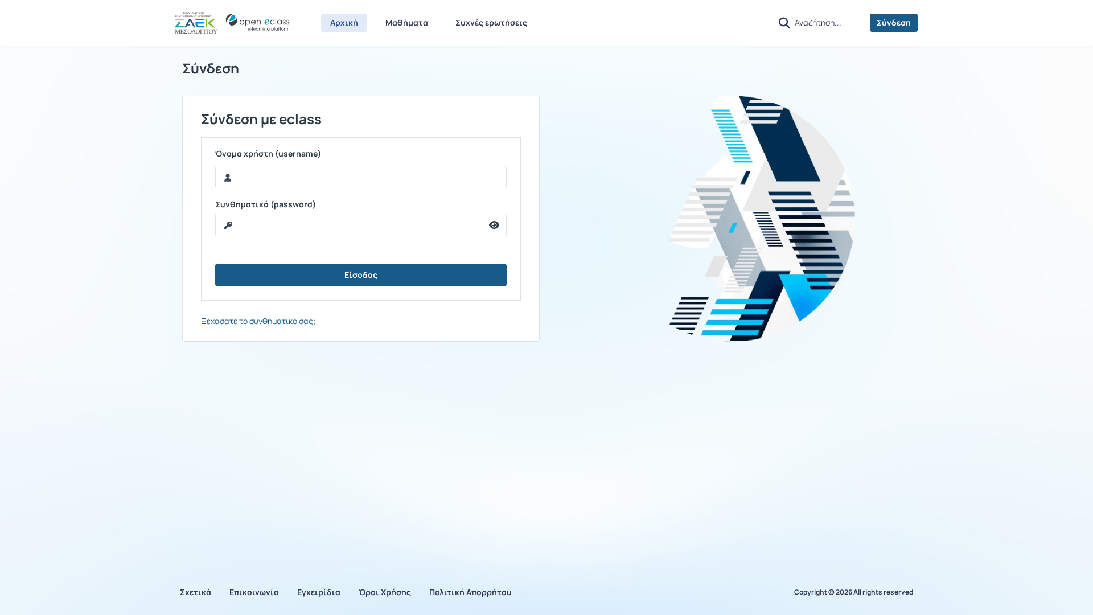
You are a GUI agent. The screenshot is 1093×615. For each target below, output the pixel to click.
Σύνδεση (894, 22)
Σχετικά (195, 592)
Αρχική (344, 22)
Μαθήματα (406, 22)
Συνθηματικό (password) (265, 204)
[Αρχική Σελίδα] (232, 23)
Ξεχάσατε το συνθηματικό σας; (258, 320)
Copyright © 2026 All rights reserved (853, 592)
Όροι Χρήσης (385, 592)
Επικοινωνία (254, 592)
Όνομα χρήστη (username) (268, 153)
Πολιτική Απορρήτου (470, 592)
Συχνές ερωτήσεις (491, 22)
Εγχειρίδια (318, 592)
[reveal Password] (494, 225)
